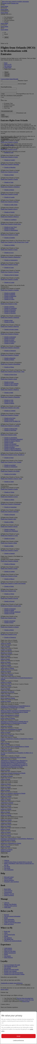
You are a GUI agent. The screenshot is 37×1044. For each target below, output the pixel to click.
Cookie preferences (18, 1040)
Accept (18, 1036)
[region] (18, 1027)
